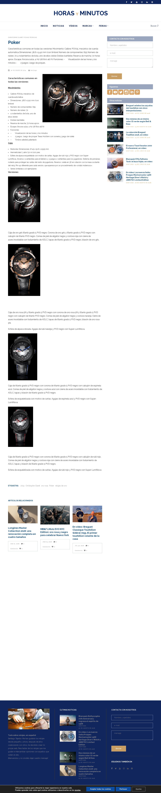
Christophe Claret (15, 37)
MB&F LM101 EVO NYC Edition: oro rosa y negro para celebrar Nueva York (54, 532)
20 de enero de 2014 (19, 70)
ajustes (77, 790)
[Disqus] (55, 590)
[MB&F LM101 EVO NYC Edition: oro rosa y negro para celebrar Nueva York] (55, 515)
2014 (22, 486)
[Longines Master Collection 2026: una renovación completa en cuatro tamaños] (23, 514)
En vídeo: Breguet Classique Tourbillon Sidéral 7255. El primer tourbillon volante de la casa (86, 532)
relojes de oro (61, 486)
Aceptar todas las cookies (100, 789)
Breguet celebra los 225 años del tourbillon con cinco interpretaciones (139, 108)
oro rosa (44, 486)
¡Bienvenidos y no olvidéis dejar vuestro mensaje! (28, 758)
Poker (51, 486)
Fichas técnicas (30, 37)
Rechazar (123, 789)
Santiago (33, 70)
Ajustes (139, 789)
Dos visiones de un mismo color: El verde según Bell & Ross (138, 121)
